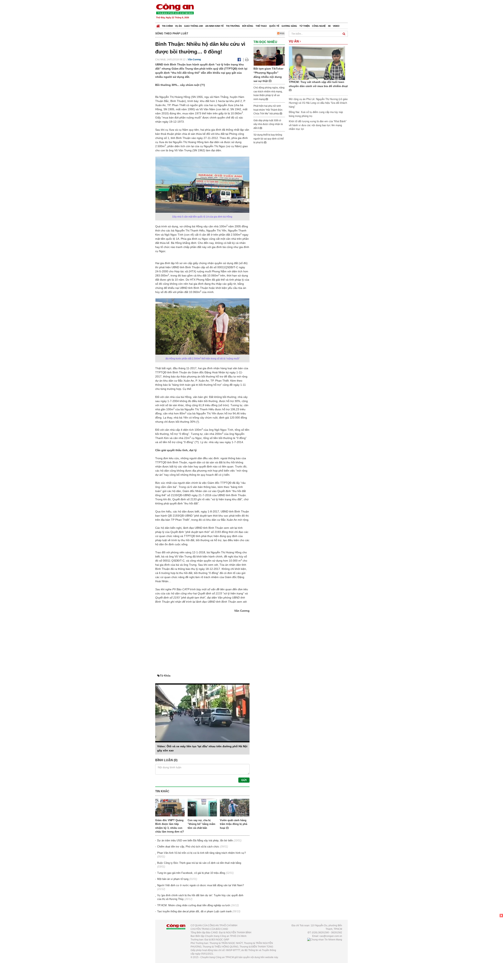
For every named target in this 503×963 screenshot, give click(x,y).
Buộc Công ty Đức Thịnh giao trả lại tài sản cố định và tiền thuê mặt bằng (199, 862)
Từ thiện (304, 26)
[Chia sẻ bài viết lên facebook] (239, 59)
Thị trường (233, 26)
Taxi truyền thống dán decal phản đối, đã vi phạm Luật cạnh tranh (194, 911)
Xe (329, 26)
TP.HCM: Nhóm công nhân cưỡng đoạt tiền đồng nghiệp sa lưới (193, 905)
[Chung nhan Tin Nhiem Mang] (324, 939)
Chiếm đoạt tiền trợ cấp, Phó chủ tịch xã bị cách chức (188, 846)
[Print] (247, 59)
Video (336, 26)
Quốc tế (274, 26)
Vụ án (178, 26)
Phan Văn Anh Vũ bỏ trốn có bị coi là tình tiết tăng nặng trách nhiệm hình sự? (201, 852)
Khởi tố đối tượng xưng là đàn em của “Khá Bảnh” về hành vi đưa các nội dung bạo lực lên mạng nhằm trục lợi (317, 125)
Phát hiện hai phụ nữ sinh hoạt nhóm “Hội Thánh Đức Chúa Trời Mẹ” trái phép (268, 110)
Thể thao (261, 26)
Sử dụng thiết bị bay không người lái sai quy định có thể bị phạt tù (268, 138)
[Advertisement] (276, 12)
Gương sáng (289, 26)
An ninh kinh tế (214, 26)
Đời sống (247, 26)
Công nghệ (319, 26)
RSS (281, 33)
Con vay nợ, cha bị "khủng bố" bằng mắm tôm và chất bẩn (201, 824)
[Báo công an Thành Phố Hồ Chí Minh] (175, 8)
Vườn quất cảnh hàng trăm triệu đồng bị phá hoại (233, 824)
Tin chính (167, 26)
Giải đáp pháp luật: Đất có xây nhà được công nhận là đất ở (268, 124)
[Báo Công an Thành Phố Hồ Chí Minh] (158, 25)
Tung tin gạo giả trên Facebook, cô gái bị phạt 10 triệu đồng (191, 872)
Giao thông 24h (193, 26)
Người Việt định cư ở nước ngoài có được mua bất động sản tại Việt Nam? (200, 885)
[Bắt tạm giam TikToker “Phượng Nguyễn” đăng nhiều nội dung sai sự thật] (269, 56)
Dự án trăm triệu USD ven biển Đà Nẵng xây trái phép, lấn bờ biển (195, 840)
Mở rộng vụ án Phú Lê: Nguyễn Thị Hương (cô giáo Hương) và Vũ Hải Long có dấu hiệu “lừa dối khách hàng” (318, 103)
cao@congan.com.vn (330, 936)
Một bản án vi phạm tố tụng (172, 879)
